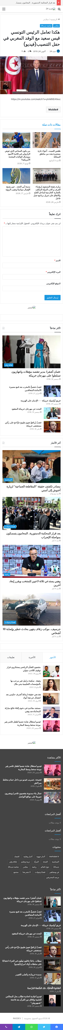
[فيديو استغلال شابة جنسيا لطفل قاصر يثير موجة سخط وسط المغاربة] (51, 726)
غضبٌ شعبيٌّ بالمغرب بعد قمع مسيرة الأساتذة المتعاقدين (25, 913)
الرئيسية (54, 19)
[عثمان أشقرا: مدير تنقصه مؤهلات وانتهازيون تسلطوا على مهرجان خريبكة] (52, 902)
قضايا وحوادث (40, 872)
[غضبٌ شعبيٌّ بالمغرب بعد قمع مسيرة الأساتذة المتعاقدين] (52, 391)
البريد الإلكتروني (53, 272)
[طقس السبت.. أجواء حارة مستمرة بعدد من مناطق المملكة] (47, 140)
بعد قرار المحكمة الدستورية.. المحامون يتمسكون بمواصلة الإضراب (33, 535)
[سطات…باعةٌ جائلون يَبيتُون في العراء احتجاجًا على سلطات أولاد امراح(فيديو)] (52, 965)
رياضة (34, 867)
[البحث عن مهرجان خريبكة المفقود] (52, 413)
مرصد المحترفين (52, 877)
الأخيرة (32, 657)
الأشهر (53, 657)
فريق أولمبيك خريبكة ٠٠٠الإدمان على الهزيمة (41, 400)
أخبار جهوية (41, 856)
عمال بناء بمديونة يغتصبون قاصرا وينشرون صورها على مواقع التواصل (23, 795)
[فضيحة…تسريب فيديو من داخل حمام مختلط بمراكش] (52, 784)
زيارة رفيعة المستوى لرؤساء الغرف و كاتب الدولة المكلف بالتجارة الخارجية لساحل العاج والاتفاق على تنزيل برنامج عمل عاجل (47, 192)
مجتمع (16, 872)
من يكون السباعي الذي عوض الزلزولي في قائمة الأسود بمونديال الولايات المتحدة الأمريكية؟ (17, 155)
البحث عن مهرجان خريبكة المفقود (26, 408)
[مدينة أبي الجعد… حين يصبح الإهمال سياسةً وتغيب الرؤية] (16, 176)
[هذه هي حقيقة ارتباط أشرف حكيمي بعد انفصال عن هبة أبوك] (51, 698)
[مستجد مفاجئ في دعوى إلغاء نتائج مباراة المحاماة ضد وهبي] (51, 712)
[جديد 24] (50, 9)
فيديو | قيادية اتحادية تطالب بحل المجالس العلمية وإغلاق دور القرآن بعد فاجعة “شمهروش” (24, 999)
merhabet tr (54, 856)
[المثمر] (31, 307)
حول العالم (45, 867)
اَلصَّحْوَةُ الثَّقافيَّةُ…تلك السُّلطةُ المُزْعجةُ (44, 988)
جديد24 (56, 867)
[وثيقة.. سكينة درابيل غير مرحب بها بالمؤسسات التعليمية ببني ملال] (51, 685)
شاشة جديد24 (46, 26)
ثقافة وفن (13, 862)
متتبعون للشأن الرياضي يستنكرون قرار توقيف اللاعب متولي (24, 669)
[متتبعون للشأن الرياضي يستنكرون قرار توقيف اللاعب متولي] (51, 671)
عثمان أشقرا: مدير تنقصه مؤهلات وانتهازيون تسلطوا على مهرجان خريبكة (36, 373)
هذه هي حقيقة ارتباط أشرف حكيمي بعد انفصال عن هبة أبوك (23, 696)
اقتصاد (16, 856)
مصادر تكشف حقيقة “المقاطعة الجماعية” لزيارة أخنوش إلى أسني (34, 488)
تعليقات (11, 657)
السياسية (55, 862)
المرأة (36, 862)
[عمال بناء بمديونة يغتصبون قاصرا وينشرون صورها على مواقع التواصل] (52, 797)
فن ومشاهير (54, 872)
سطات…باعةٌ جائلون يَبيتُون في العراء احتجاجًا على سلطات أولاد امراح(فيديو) (22, 962)
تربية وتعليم (25, 862)
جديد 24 (53, 51)
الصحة (45, 862)
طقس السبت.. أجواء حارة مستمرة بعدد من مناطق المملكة (49, 153)
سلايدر (46, 19)
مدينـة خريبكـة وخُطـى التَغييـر (28, 974)
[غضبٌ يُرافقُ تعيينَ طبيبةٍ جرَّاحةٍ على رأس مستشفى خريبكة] (52, 426)
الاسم (57, 260)
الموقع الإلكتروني (53, 283)
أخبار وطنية (28, 856)
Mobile (52, 109)
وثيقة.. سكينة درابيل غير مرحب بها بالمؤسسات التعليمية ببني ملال (26, 682)
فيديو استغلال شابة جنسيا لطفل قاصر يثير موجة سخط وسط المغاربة (22, 723)
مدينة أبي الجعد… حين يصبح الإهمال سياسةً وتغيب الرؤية (18, 188)
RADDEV (17, 1018)
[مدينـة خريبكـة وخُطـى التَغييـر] (52, 978)
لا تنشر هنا (27, 872)
